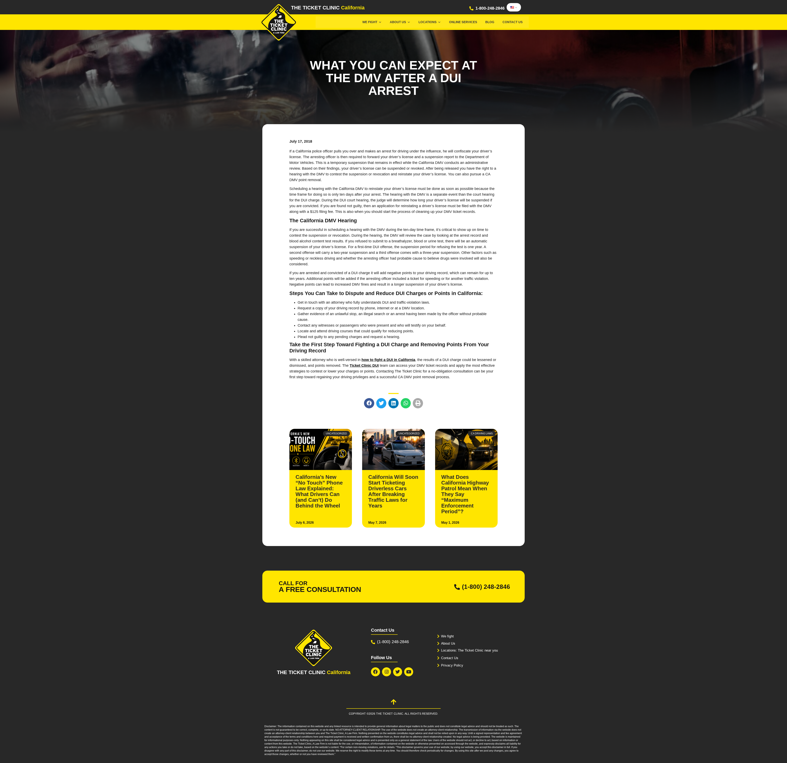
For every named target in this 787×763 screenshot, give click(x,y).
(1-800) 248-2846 (486, 586)
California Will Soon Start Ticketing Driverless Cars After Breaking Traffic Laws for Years (393, 491)
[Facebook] (375, 671)
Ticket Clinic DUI (364, 365)
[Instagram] (386, 671)
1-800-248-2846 (490, 8)
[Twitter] (397, 671)
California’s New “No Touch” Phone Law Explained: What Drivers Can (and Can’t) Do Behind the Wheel (319, 491)
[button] (369, 403)
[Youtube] (408, 671)
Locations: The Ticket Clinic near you (469, 650)
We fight (447, 636)
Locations (428, 22)
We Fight (369, 22)
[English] (513, 7)
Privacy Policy (452, 665)
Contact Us (513, 22)
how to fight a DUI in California (388, 360)
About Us (398, 22)
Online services (463, 22)
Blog (489, 22)
